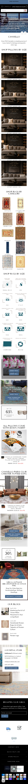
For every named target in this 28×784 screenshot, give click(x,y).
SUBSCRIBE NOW (14, 761)
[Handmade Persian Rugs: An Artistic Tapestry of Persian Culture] (5, 624)
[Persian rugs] (5, 636)
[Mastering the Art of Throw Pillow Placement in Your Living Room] (5, 611)
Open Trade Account (19, 7)
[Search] (25, 10)
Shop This (14, 370)
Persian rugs (14, 635)
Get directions (11, 668)
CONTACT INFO (13, 747)
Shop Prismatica (14, 30)
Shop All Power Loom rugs (14, 534)
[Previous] (22, 32)
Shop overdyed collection (14, 398)
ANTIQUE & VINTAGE (14, 596)
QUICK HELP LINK (13, 751)
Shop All (14, 373)
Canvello (10, 41)
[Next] (25, 32)
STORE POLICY (13, 756)
